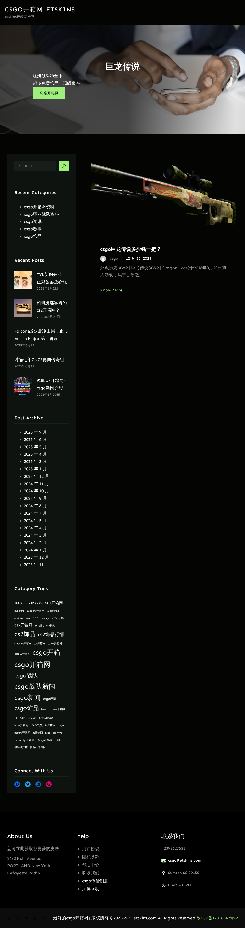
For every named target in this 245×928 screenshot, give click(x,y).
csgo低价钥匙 (95, 881)
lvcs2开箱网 (21, 725)
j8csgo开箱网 (46, 717)
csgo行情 (49, 699)
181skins (20, 603)
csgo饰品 (33, 236)
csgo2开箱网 (55, 643)
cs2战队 (39, 625)
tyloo (17, 740)
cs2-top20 (58, 618)
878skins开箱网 (35, 610)
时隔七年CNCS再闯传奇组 (39, 359)
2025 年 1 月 (35, 469)
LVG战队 (36, 725)
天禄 (57, 740)
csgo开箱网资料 (39, 206)
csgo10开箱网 (22, 653)
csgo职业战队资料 (41, 214)
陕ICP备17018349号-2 (217, 918)
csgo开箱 (46, 652)
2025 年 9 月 (35, 432)
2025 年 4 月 (35, 454)
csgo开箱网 (32, 664)
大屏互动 (90, 888)
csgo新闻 (27, 698)
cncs (36, 618)
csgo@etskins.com (184, 860)
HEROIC (20, 717)
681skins (36, 603)
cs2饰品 (24, 634)
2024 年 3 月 (35, 535)
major (61, 725)
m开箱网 (38, 732)
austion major (22, 618)
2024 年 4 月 (35, 527)
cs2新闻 (50, 625)
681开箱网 (54, 603)
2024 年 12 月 (36, 476)
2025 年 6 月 (35, 439)
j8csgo (32, 717)
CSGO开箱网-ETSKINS (40, 9)
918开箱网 (53, 610)
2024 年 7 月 (35, 513)
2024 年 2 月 (35, 542)
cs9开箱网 (39, 643)
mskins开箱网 (22, 732)
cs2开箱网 (23, 625)
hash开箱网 (58, 709)
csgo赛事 (33, 228)
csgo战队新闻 (35, 686)
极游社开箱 (21, 747)
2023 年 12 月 (36, 557)
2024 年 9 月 (35, 498)
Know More (111, 290)
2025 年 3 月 (35, 461)
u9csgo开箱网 (44, 740)
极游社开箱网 (38, 747)
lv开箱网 (50, 725)
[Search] (64, 166)
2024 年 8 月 (35, 505)
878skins (19, 610)
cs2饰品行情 (51, 634)
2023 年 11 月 (36, 564)
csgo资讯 (33, 221)
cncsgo (46, 618)
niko (47, 732)
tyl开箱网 (28, 740)
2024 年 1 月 (35, 550)
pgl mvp (57, 732)
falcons (45, 709)
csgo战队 (26, 675)
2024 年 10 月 (36, 491)
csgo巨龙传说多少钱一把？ (130, 249)
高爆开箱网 (49, 93)
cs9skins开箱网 (22, 643)
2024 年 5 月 (35, 520)
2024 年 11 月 (36, 483)
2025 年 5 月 (35, 447)
